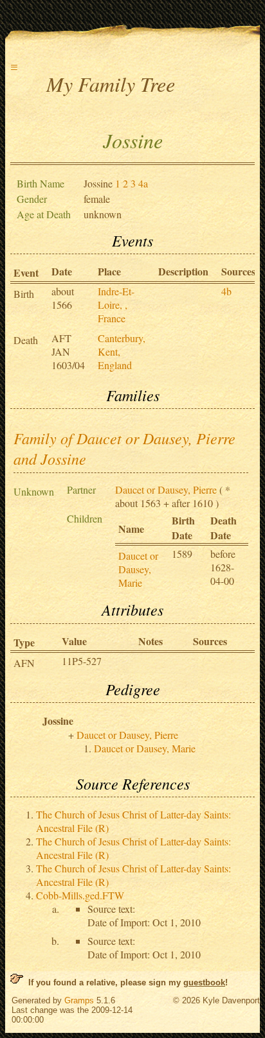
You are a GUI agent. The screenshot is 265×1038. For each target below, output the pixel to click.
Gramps (79, 1000)
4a (143, 183)
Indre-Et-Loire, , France (116, 304)
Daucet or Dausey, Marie (138, 569)
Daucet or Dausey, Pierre (166, 489)
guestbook (204, 982)
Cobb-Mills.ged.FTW (80, 895)
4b (226, 291)
